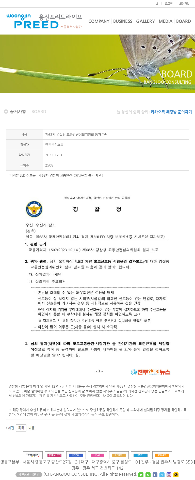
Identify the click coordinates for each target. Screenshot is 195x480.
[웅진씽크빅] (162, 455)
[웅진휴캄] (98, 455)
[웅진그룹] (33, 455)
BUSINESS (122, 21)
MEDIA (165, 21)
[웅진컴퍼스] (76, 455)
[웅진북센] (119, 455)
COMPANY (98, 21)
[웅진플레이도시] (54, 455)
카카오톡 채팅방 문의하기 (171, 112)
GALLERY (145, 21)
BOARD (183, 21)
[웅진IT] (141, 455)
